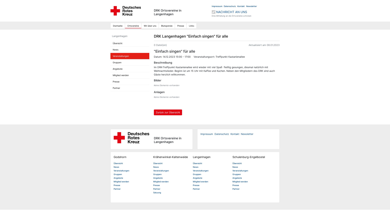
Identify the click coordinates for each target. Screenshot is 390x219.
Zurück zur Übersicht (168, 112)
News (115, 49)
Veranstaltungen (121, 56)
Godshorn (120, 157)
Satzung (157, 192)
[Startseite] (125, 10)
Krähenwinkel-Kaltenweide (170, 157)
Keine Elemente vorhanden (166, 85)
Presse (180, 25)
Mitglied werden (121, 75)
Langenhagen (119, 36)
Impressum (217, 6)
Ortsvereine (133, 25)
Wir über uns (150, 25)
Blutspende (166, 25)
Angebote (117, 69)
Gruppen (117, 62)
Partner (116, 88)
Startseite (117, 25)
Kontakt (241, 6)
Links (191, 25)
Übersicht (117, 43)
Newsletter (251, 6)
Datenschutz (230, 6)
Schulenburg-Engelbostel (248, 157)
